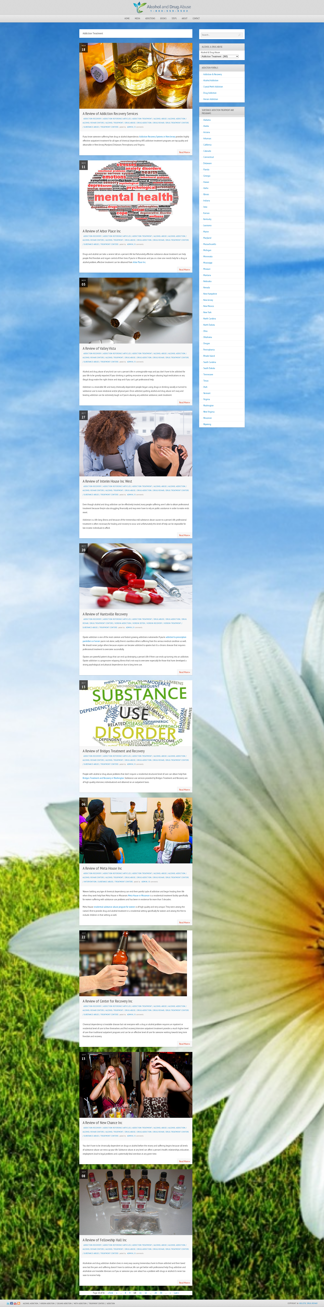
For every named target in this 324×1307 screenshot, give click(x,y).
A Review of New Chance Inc (102, 1122)
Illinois (206, 194)
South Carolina (209, 362)
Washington (208, 405)
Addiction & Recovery (212, 74)
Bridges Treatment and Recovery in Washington (103, 778)
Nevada (206, 287)
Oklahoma (207, 337)
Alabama (207, 119)
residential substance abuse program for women (114, 906)
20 (156, 1292)
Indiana (206, 200)
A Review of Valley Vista (99, 348)
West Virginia (208, 411)
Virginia (206, 399)
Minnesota (207, 256)
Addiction (111, 1303)
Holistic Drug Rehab (308, 1303)
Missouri (206, 268)
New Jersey (208, 299)
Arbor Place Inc (139, 262)
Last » (176, 1292)
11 (140, 1292)
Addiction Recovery (93, 118)
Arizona (206, 132)
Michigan (207, 250)
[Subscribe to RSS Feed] (18, 1304)
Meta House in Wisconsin (139, 895)
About (184, 18)
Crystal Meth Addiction (213, 86)
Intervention (90, 881)
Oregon (206, 343)
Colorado (207, 150)
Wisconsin (207, 417)
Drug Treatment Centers (177, 123)
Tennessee (208, 374)
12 (146, 1292)
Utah (205, 386)
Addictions (150, 18)
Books (163, 18)
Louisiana (207, 225)
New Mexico (208, 306)
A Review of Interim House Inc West (107, 481)
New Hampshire (210, 293)
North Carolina (209, 318)
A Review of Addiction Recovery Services (110, 113)
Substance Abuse (91, 127)
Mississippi (207, 262)
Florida (206, 169)
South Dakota (209, 368)
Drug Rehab (158, 123)
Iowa (205, 206)
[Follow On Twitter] (8, 1304)
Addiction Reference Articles (117, 118)
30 (161, 1292)
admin (130, 127)
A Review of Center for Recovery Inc (107, 1001)
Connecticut (208, 157)
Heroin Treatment (172, 623)
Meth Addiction (80, 1303)
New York (207, 312)
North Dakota (209, 324)
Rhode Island (209, 355)
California (207, 144)
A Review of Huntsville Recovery (105, 614)
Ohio (205, 331)
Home (127, 18)
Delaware (207, 163)
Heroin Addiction (123, 623)
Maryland (207, 237)
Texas (205, 380)
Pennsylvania (209, 349)
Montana (207, 275)
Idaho (205, 188)
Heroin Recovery (154, 623)
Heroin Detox (139, 623)
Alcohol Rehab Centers (93, 123)
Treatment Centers (109, 127)
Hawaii (206, 181)
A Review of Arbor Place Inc (102, 231)
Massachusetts (209, 244)
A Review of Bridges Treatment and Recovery (114, 751)
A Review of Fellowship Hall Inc (105, 1240)
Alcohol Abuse (160, 118)
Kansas (206, 213)
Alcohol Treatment (114, 123)
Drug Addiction (144, 123)
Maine (206, 231)
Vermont (206, 393)
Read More (184, 152)
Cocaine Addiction (64, 1303)
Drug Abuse (130, 123)
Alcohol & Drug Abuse (210, 52)
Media (137, 18)
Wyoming (207, 424)
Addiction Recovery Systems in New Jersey (157, 136)
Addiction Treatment (142, 118)
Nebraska (207, 281)
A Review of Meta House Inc (102, 868)
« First (110, 1292)
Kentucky (207, 219)
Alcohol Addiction (176, 118)
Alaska (206, 125)
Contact (196, 18)
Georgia (206, 175)
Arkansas (207, 138)
